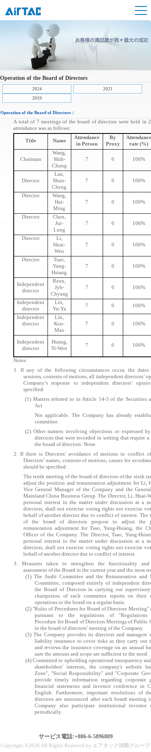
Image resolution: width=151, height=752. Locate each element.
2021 (108, 88)
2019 (37, 98)
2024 (37, 88)
